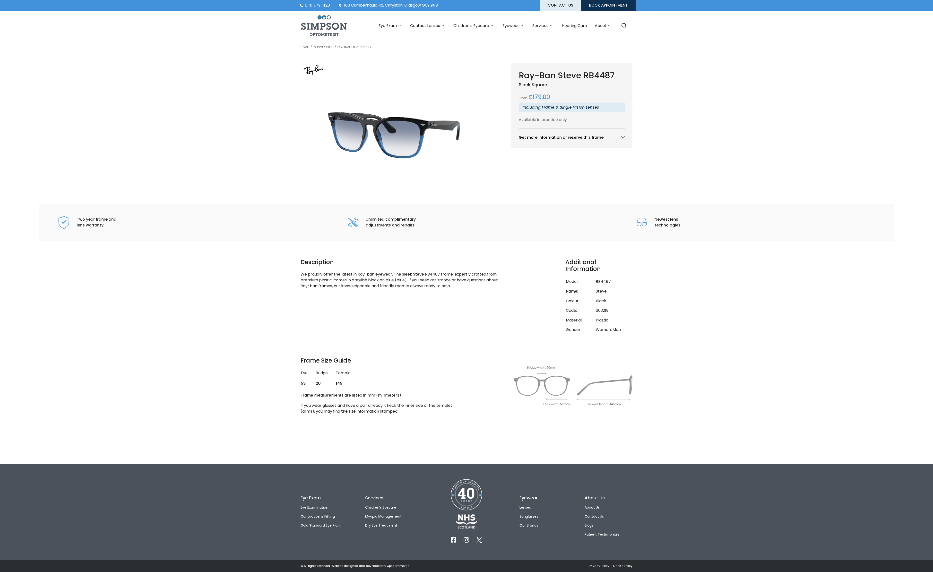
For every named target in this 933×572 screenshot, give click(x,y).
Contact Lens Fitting (318, 516)
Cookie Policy (622, 566)
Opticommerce (398, 566)
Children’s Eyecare (471, 25)
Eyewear (510, 25)
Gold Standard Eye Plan (320, 525)
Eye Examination (314, 507)
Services (540, 25)
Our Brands (528, 525)
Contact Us (594, 516)
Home (305, 47)
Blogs (589, 525)
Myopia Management (383, 516)
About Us (592, 507)
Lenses (525, 507)
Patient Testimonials (602, 534)
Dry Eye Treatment (381, 525)
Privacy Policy (599, 566)
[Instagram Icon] (466, 540)
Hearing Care (574, 25)
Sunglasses (323, 47)
